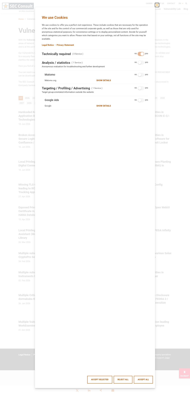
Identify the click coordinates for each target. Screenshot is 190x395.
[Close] (157, 5)
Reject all (123, 379)
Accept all (143, 379)
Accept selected (99, 379)
